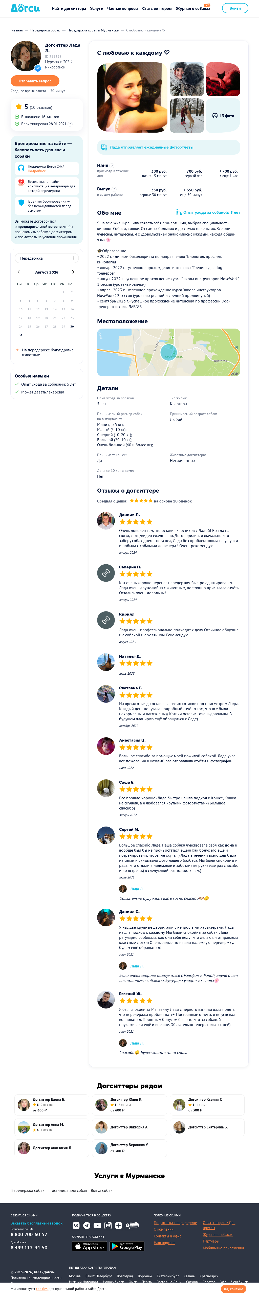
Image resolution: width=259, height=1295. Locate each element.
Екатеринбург (168, 1276)
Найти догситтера (69, 8)
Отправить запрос (35, 80)
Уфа (223, 1282)
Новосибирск (113, 1282)
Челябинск (239, 1282)
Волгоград (125, 1276)
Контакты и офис (167, 1236)
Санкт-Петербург (98, 1276)
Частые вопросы (122, 8)
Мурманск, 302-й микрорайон (59, 64)
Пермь (147, 1282)
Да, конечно (233, 1289)
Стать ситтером (157, 8)
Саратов (209, 1282)
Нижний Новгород (83, 1282)
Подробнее (37, 171)
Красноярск (209, 1276)
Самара (192, 1282)
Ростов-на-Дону (169, 1282)
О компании (164, 1229)
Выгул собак (102, 1190)
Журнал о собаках (193, 8)
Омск (133, 1282)
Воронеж (145, 1276)
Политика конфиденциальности (36, 1277)
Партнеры (211, 1241)
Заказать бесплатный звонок (36, 1223)
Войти (235, 8)
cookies (42, 1288)
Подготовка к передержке (175, 1222)
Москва (75, 1276)
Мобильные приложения (223, 1248)
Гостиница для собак (69, 1190)
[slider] (141, 501)
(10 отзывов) (41, 107)
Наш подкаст (164, 1242)
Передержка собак (28, 1190)
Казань (189, 1276)
